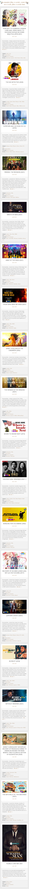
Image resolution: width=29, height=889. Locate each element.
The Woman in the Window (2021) (14, 391)
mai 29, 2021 (14, 130)
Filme (20, 101)
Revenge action (20, 727)
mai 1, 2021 (14, 866)
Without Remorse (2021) (14, 704)
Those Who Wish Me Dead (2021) (14, 304)
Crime (11, 234)
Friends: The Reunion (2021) (14, 172)
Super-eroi (4, 636)
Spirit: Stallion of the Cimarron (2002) (14, 349)
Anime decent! (8, 595)
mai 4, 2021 (14, 706)
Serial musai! (17, 502)
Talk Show (17, 197)
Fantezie (18, 57)
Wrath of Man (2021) (14, 215)
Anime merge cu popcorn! (10, 57)
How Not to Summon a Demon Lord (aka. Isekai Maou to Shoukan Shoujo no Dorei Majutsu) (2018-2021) (14, 31)
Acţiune (8, 234)
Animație (7, 372)
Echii (16, 57)
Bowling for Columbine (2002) (14, 524)
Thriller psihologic (21, 415)
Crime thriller (11, 238)
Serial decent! (14, 640)
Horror (13, 279)
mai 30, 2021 (14, 84)
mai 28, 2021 (14, 217)
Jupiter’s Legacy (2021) (14, 616)
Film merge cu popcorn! (20, 151)
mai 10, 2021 (14, 526)
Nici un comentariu (10, 56)
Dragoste (8, 146)
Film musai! (14, 105)
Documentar (9, 193)
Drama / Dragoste (16, 101)
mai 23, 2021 (14, 262)
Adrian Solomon (7, 54)
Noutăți (7, 885)
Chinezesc (7, 151)
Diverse (8, 881)
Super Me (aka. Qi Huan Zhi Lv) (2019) (14, 127)
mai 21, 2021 (14, 306)
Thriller (23, 101)
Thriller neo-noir (22, 105)
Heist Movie (20, 238)
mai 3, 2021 (14, 756)
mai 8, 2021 (14, 618)
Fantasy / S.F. (22, 146)
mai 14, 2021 (14, 436)
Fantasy (18, 146)
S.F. (22, 820)
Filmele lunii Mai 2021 (14, 864)
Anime (8, 53)
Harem (22, 57)
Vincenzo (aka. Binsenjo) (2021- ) (14, 479)
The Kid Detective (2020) (14, 82)
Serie (10, 53)
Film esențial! (13, 197)
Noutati (11, 881)
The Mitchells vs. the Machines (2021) (14, 795)
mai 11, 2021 (14, 481)
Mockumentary (16, 776)
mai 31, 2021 (14, 36)
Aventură (11, 372)
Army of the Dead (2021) (14, 260)
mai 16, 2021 (14, 394)
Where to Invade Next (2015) (14, 434)
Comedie (8, 101)
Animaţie (8, 368)
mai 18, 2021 (14, 352)
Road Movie (19, 820)
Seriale (23, 498)
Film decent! (11, 283)
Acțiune (7, 238)
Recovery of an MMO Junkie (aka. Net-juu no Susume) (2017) (14, 572)
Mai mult (4, 49)
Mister (18, 105)
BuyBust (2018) (14, 661)
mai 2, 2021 (14, 798)
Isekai (24, 57)
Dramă (11, 101)
